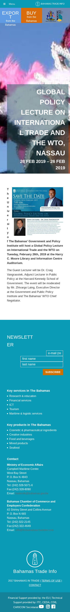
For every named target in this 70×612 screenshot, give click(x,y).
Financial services (20, 400)
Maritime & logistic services (25, 413)
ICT (11, 404)
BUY (31, 13)
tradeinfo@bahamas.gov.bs (31, 493)
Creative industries (20, 434)
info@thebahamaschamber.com (34, 530)
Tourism (14, 409)
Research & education (22, 396)
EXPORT (10, 15)
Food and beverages (21, 439)
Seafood (14, 447)
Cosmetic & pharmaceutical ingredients (33, 430)
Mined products (18, 443)
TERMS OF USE (51, 580)
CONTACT (35, 585)
